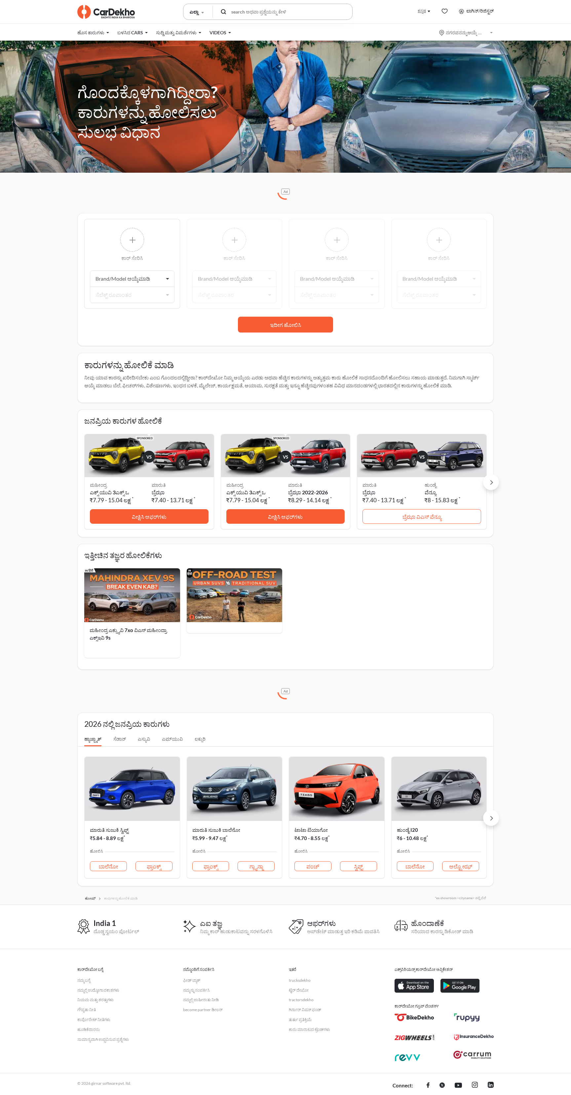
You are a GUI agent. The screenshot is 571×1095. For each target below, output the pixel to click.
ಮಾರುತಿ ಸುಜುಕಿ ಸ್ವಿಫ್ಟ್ (109, 830)
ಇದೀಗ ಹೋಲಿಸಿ (285, 325)
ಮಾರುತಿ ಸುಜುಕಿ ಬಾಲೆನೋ (216, 830)
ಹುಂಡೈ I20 (407, 830)
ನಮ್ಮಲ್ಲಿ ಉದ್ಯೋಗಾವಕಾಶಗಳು (98, 990)
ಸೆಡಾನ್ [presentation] (119, 739)
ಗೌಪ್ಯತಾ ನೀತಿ (86, 1009)
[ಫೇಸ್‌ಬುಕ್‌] (428, 1085)
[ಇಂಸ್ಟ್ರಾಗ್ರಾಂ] (475, 1085)
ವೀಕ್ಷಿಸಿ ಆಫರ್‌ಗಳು (149, 516)
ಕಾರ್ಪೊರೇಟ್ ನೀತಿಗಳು (93, 1019)
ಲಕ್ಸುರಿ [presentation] (200, 739)
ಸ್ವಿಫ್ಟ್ (358, 866)
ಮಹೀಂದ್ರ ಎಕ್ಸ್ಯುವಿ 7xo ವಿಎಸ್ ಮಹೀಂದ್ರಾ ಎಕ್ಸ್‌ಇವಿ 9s (128, 634)
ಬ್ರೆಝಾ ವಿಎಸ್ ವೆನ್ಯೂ (421, 516)
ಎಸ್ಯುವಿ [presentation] (144, 739)
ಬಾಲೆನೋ (108, 866)
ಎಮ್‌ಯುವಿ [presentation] (172, 739)
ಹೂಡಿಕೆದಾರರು (88, 1029)
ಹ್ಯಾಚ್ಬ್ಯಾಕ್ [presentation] (92, 739)
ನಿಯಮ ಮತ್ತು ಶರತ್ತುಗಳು (95, 999)
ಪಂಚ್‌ (312, 866)
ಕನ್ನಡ (422, 10)
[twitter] (442, 1085)
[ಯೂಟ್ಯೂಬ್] (458, 1085)
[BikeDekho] (414, 1017)
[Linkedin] (491, 1085)
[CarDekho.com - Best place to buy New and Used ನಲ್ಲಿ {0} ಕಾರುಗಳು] (106, 12)
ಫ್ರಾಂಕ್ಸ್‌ (154, 866)
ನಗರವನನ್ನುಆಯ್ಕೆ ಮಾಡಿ (466, 32)
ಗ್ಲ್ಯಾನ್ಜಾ (256, 866)
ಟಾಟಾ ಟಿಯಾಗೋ (311, 830)
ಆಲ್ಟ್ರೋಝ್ (460, 866)
